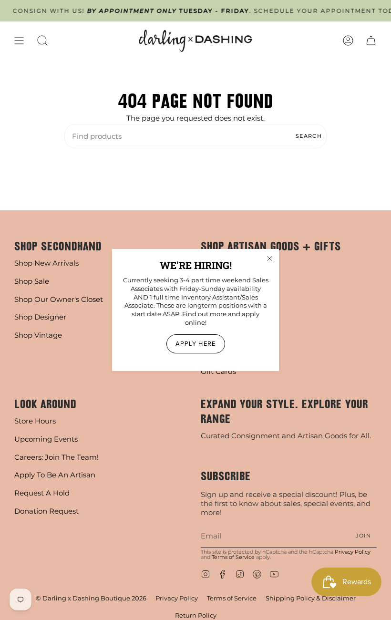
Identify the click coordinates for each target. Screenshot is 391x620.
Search (309, 136)
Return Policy (195, 615)
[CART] (371, 40)
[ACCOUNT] (348, 40)
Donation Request (46, 511)
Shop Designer (40, 316)
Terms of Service (233, 557)
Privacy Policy (352, 551)
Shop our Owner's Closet (58, 299)
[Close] (269, 258)
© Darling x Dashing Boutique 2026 (91, 598)
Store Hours (35, 420)
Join (363, 535)
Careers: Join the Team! (56, 457)
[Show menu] (19, 40)
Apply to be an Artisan (54, 474)
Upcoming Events (46, 439)
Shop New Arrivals (46, 263)
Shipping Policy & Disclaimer (311, 598)
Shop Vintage (38, 335)
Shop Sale (31, 281)
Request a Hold (42, 492)
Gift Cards (218, 371)
